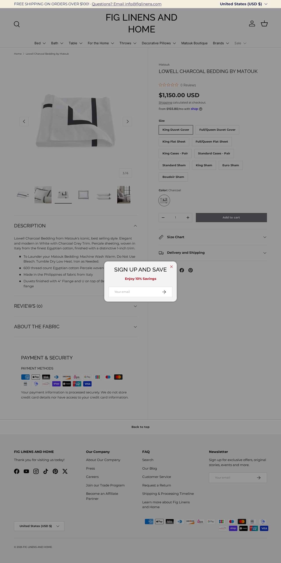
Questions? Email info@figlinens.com (127, 4)
